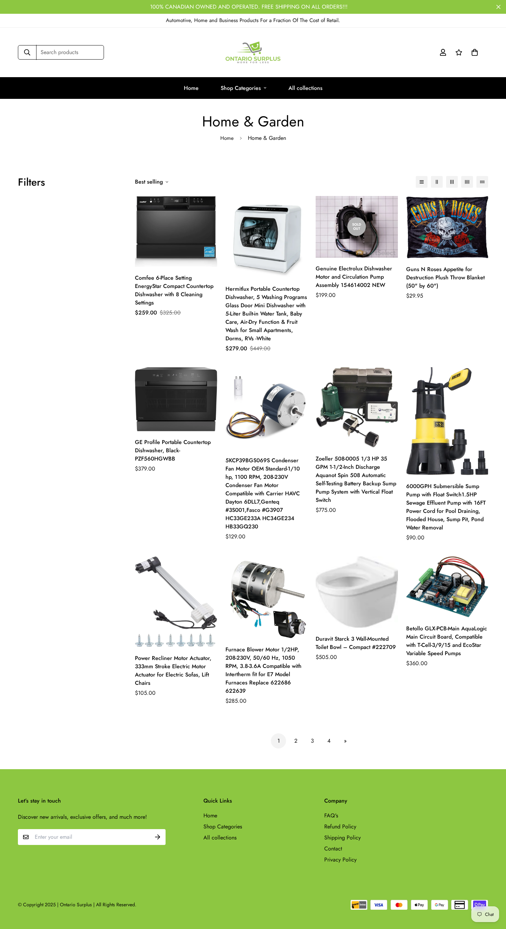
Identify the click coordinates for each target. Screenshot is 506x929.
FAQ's (331, 815)
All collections (305, 88)
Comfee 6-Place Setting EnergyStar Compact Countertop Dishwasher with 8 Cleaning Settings (174, 290)
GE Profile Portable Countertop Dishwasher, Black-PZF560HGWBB (173, 450)
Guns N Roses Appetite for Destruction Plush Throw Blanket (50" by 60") (445, 277)
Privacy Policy (340, 860)
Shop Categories (241, 88)
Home (191, 88)
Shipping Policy (342, 838)
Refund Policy (340, 826)
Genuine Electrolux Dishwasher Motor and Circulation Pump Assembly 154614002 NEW (354, 277)
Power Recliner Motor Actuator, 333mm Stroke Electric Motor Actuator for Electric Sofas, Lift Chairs (173, 670)
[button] (473, 52)
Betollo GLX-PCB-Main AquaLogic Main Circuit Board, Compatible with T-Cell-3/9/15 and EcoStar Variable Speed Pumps (446, 641)
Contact (333, 849)
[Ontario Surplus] (253, 52)
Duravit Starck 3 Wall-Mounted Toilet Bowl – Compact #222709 (356, 643)
